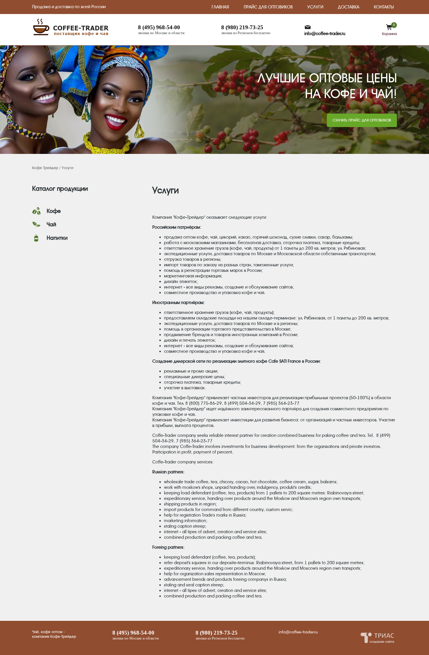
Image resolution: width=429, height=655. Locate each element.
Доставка (348, 7)
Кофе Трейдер (45, 168)
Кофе (54, 211)
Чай (51, 224)
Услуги (315, 7)
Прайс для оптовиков (268, 7)
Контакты (384, 7)
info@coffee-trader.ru (324, 33)
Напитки (57, 238)
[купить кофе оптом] (71, 35)
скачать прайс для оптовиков (362, 120)
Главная (220, 7)
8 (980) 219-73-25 (242, 27)
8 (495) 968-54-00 (159, 27)
